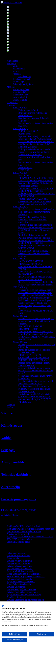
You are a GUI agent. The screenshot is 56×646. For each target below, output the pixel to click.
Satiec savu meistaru (16, 553)
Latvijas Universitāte (16, 587)
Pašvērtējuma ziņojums (18, 499)
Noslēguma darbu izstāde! (18, 534)
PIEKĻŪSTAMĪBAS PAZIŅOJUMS (18, 510)
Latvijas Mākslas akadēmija (19, 566)
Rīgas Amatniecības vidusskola (21, 581)
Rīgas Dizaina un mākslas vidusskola (23, 574)
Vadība (6, 438)
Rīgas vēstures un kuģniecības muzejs (24, 594)
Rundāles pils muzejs (16, 597)
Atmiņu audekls (12, 462)
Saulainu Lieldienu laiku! (18, 542)
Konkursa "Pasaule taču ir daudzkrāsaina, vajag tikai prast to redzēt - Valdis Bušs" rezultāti (30, 530)
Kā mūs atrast (11, 425)
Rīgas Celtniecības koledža (19, 584)
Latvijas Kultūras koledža (18, 563)
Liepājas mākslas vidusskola (19, 568)
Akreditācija (10, 487)
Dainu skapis (13, 558)
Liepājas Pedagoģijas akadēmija (21, 589)
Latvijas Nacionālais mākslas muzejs (23, 592)
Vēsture (7, 413)
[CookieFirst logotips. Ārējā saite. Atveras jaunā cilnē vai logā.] (3, 606)
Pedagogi (8, 450)
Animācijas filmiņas (10, 515)
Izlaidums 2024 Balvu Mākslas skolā (23, 526)
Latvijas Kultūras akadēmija (19, 561)
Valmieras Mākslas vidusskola (20, 579)
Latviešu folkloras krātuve (18, 555)
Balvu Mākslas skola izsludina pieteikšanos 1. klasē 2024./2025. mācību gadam (30, 537)
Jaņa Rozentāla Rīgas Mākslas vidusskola (26, 576)
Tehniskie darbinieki (16, 474)
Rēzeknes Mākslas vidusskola (20, 571)
